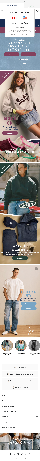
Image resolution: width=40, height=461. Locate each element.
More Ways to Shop (8, 406)
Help (3, 395)
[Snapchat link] (25, 454)
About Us (5, 417)
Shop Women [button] (10, 54)
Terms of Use (25, 34)
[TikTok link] (22, 454)
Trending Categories (9, 411)
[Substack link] (29, 454)
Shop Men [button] (27, 54)
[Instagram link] (14, 454)
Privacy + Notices (8, 422)
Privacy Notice (16, 34)
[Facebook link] (10, 454)
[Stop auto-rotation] (38, 25)
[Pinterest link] (18, 454)
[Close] (32, 10)
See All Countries (19, 27)
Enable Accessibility (20, 2)
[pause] (36, 268)
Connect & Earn (7, 401)
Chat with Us (21, 367)
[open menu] (2, 10)
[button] (14, 20)
